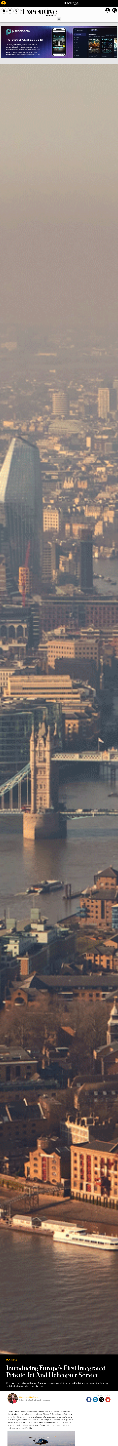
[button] (59, 19)
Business (11, 1360)
